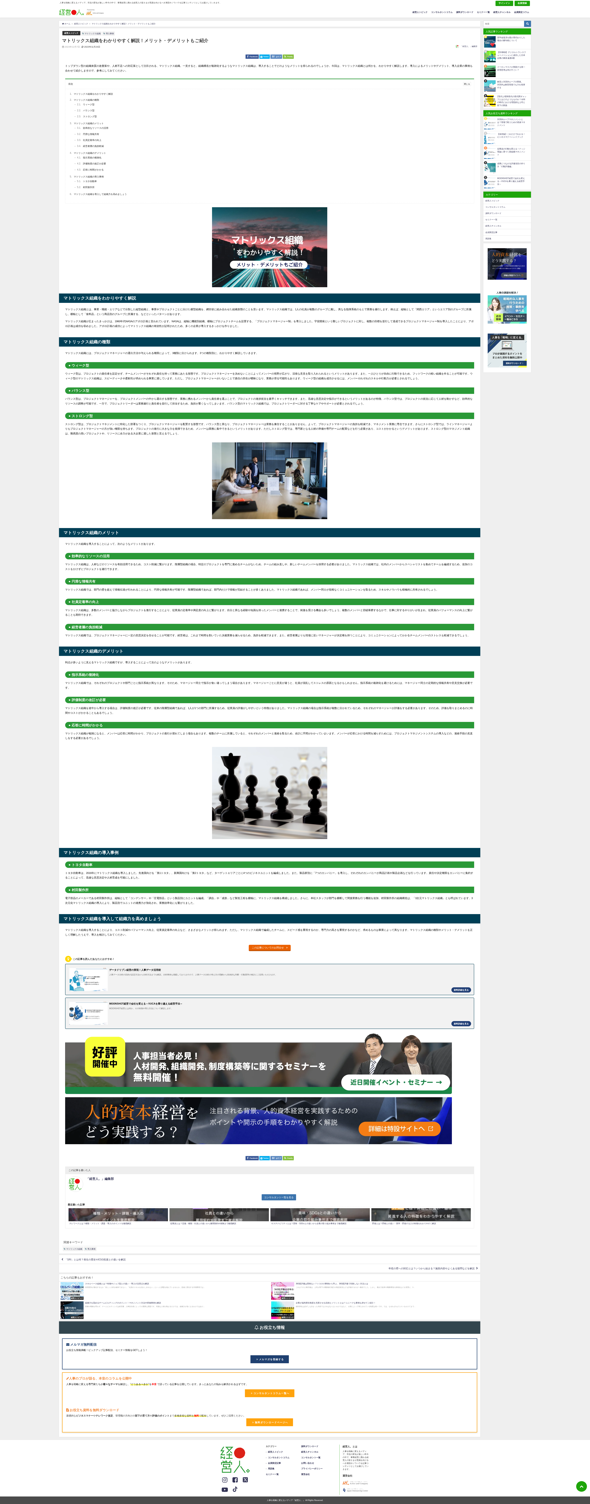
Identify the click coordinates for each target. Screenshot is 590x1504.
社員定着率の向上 (89, 140)
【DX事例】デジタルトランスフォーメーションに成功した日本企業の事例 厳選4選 (511, 55)
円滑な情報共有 (88, 134)
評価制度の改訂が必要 (91, 163)
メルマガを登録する (271, 1359)
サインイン (504, 3)
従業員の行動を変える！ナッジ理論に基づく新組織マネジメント (511, 152)
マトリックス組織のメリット (87, 123)
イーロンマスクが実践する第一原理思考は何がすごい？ (511, 68)
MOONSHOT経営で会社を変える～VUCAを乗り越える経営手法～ (511, 181)
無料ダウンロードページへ (271, 1422)
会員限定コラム (521, 12)
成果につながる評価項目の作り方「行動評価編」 (511, 165)
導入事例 (110, 34)
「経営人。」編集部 (469, 46)
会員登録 (522, 3)
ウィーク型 (85, 104)
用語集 (488, 239)
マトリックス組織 (93, 34)
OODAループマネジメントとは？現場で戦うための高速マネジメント (511, 122)
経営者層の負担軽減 (90, 146)
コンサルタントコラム (442, 12)
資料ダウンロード (464, 12)
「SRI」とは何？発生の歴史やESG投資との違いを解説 (95, 1259)
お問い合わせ (307, 1463)
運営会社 (305, 1474)
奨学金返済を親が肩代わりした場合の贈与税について (511, 39)
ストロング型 (87, 116)
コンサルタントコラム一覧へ (271, 1393)
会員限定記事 (491, 232)
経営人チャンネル (502, 12)
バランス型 (85, 110)
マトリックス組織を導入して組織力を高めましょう (98, 194)
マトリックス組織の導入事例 (87, 176)
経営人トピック (420, 12)
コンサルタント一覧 (311, 1457)
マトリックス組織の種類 (84, 100)
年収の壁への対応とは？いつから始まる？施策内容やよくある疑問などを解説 (432, 1268)
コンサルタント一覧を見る (279, 1197)
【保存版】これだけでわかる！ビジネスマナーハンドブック (511, 135)
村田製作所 (85, 187)
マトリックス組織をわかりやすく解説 (91, 94)
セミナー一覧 (483, 12)
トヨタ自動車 (87, 181)
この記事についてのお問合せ (269, 947)
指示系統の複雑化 (89, 157)
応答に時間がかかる (90, 170)
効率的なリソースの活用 (92, 128)
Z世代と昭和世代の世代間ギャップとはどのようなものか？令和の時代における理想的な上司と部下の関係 (511, 100)
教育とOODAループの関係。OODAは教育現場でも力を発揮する (511, 85)
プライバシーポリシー (312, 1468)
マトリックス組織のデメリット (88, 153)
